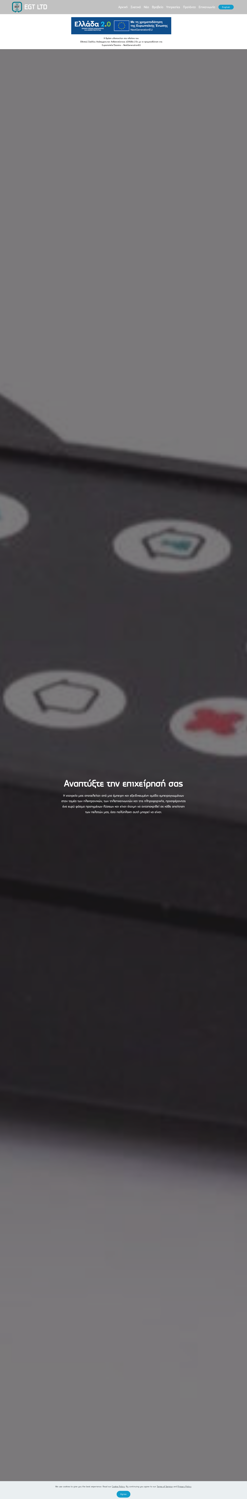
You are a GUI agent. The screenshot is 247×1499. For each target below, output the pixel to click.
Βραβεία (157, 7)
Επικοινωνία (207, 7)
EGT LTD (35, 7)
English (226, 7)
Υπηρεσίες (173, 7)
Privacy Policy (184, 1486)
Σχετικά (136, 7)
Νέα (146, 7)
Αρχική (123, 7)
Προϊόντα (189, 7)
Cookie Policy (118, 1486)
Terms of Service (165, 1486)
